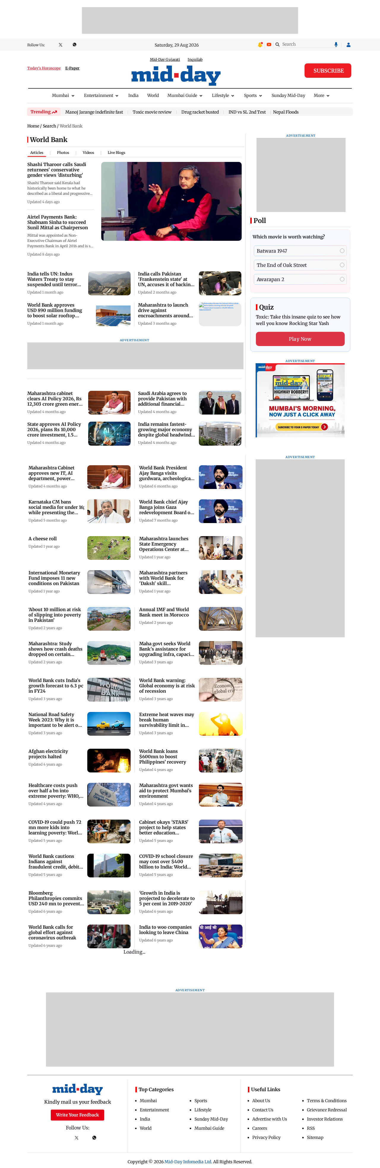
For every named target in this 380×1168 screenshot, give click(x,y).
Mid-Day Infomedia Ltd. (188, 1161)
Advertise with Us (269, 1119)
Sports (250, 95)
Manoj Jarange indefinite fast (94, 112)
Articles (36, 152)
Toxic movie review (152, 112)
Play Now (300, 339)
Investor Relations (325, 1119)
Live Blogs (116, 152)
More (319, 95)
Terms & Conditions (327, 1100)
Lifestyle (220, 95)
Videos (88, 152)
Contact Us (262, 1110)
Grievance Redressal (327, 1110)
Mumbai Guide (182, 95)
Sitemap (315, 1137)
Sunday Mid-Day (288, 95)
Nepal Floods (286, 112)
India (133, 95)
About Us (261, 1100)
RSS (311, 1128)
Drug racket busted (200, 112)
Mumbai (60, 95)
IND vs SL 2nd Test (247, 112)
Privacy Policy (266, 1137)
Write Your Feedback (77, 1115)
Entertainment (98, 95)
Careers (259, 1128)
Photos (63, 152)
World (153, 95)
